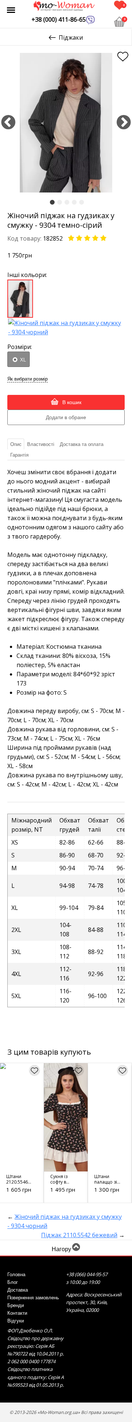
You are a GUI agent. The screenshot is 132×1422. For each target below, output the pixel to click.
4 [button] (74, 202)
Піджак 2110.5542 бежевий (79, 1235)
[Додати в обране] (122, 56)
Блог (12, 1282)
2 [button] (59, 202)
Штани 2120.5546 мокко (17, 1182)
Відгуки (15, 1321)
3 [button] (67, 202)
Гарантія (19, 455)
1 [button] (52, 202)
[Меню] (11, 10)
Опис (16, 444)
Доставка (17, 1290)
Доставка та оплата (81, 444)
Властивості (40, 444)
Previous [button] (8, 123)
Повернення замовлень (33, 1297)
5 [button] (81, 202)
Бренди (15, 1305)
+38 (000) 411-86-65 (59, 19)
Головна (16, 1274)
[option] (66, 123)
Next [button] (123, 123)
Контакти (17, 1313)
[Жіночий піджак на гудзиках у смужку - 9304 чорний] (66, 327)
